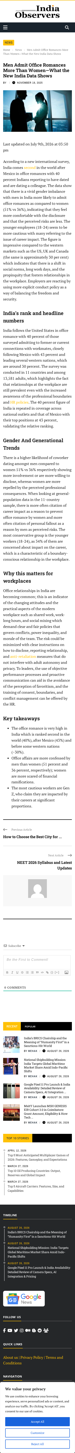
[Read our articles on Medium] (27, 1330)
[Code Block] (42, 972)
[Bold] (7, 972)
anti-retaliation (23, 656)
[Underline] (17, 972)
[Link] (47, 972)
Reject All (37, 1444)
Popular (30, 1026)
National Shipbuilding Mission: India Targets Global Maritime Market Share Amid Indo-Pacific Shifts (46, 1065)
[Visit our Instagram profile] (22, 1330)
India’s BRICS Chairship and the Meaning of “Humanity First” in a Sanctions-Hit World (46, 1042)
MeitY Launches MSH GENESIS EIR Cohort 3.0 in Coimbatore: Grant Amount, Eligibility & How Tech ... (46, 1111)
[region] (37, 1417)
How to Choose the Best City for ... (32, 836)
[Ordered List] (27, 972)
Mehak (33, 1051)
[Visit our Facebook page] (4, 1330)
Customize (37, 1433)
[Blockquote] (37, 972)
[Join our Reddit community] (40, 1330)
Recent (12, 1026)
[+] (57, 972)
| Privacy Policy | (32, 1357)
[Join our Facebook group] (46, 1330)
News (8, 42)
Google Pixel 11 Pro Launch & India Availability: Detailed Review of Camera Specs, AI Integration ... (47, 1088)
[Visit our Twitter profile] (16, 1330)
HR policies (19, 402)
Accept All (37, 1422)
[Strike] (22, 972)
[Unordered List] (32, 972)
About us (10, 1357)
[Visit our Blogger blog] (34, 1330)
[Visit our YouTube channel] (10, 1330)
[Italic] (12, 972)
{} (52, 972)
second (30, 167)
